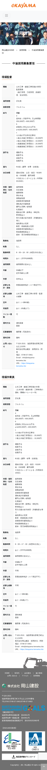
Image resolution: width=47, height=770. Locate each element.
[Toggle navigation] (6, 15)
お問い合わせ (12, 676)
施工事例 (39, 673)
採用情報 (22, 50)
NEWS (17, 673)
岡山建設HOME (8, 50)
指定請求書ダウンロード (25, 757)
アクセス (25, 676)
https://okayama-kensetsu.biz (31, 649)
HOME (7, 673)
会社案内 (27, 673)
